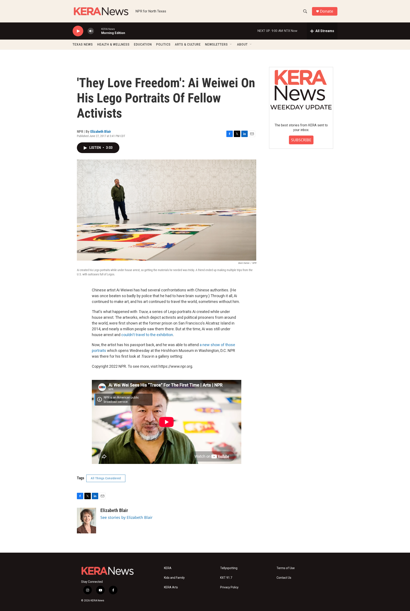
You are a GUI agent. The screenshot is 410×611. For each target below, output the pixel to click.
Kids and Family (174, 577)
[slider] (97, 31)
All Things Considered (106, 478)
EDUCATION (143, 44)
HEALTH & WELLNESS (113, 44)
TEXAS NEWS (83, 44)
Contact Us (284, 577)
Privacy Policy (229, 587)
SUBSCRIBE (301, 139)
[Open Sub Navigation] (231, 44)
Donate (326, 11)
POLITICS (163, 44)
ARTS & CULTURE (188, 44)
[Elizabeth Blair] (86, 520)
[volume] (90, 31)
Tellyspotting (228, 568)
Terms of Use (286, 568)
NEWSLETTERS (216, 44)
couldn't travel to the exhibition (147, 334)
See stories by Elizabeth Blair (126, 517)
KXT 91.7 (226, 577)
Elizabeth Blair (100, 131)
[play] (78, 31)
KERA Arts (171, 587)
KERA (167, 568)
